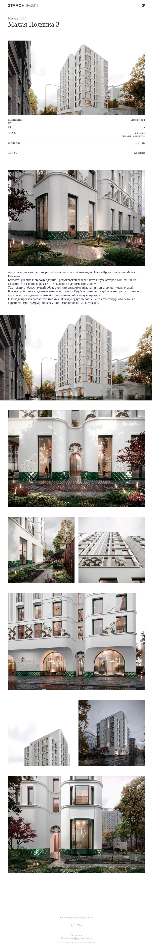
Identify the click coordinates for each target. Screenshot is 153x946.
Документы (76, 935)
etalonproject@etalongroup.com (76, 917)
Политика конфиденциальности (76, 938)
